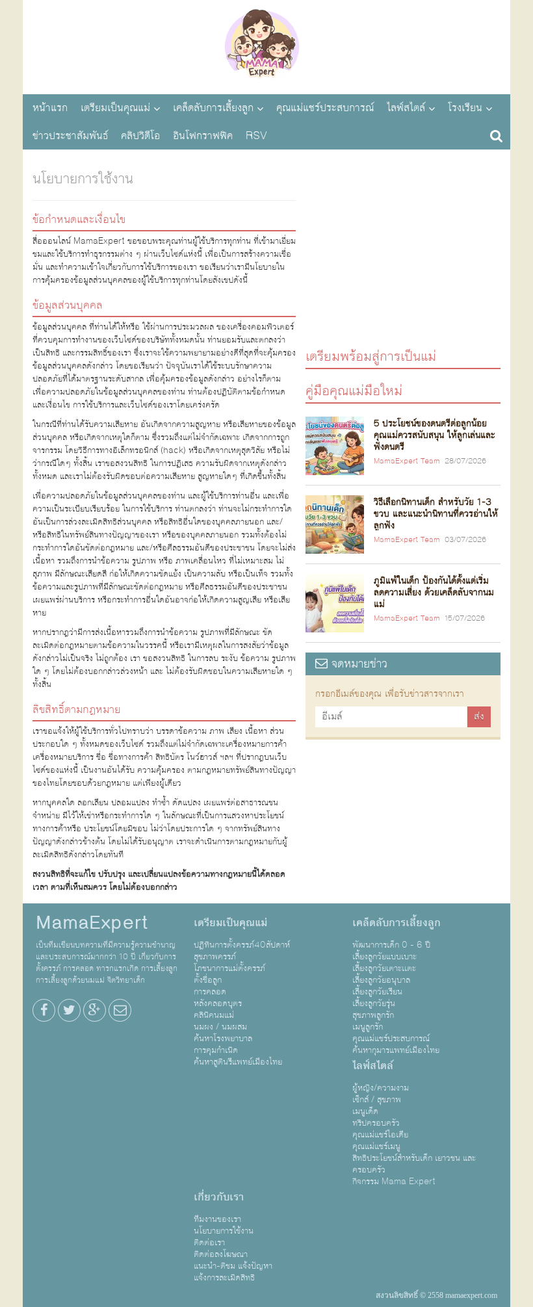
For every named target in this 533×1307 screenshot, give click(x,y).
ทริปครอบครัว (376, 1123)
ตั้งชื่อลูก (208, 980)
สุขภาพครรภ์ (215, 957)
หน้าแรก (50, 107)
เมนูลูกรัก (367, 1027)
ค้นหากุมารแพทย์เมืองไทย (395, 1050)
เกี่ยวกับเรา (219, 1197)
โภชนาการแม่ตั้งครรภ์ (229, 968)
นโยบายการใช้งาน (224, 1231)
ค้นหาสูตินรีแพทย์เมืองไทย (238, 1062)
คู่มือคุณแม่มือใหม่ (354, 390)
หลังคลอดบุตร (218, 1003)
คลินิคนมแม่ (214, 1015)
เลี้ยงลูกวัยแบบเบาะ (384, 957)
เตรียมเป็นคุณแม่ (115, 107)
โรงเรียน (465, 107)
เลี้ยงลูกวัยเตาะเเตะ (384, 968)
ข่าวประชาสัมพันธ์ (70, 135)
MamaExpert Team (407, 461)
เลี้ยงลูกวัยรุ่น (373, 1003)
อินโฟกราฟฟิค (203, 135)
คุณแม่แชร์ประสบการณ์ (325, 107)
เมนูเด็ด (365, 1111)
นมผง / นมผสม (220, 1027)
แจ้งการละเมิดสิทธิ (224, 1278)
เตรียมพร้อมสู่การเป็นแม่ (371, 356)
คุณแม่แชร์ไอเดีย (380, 1135)
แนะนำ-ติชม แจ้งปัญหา (233, 1266)
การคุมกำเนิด (216, 1050)
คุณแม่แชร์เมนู (376, 1146)
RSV (256, 135)
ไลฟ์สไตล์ (406, 107)
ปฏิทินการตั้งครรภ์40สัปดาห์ (242, 945)
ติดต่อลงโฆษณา (221, 1254)
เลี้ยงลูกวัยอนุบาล (381, 980)
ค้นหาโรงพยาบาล (223, 1038)
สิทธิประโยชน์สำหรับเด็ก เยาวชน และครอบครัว (414, 1164)
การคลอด (210, 992)
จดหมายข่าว (357, 663)
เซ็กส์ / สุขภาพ (376, 1100)
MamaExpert (267, 45)
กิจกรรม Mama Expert (394, 1181)
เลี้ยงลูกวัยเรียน (377, 992)
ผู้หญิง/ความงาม (380, 1088)
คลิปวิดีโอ (140, 135)
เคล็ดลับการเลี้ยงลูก (213, 107)
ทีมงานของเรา (217, 1219)
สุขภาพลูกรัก (373, 1015)
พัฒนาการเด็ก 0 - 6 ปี (391, 945)
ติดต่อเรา (209, 1243)
